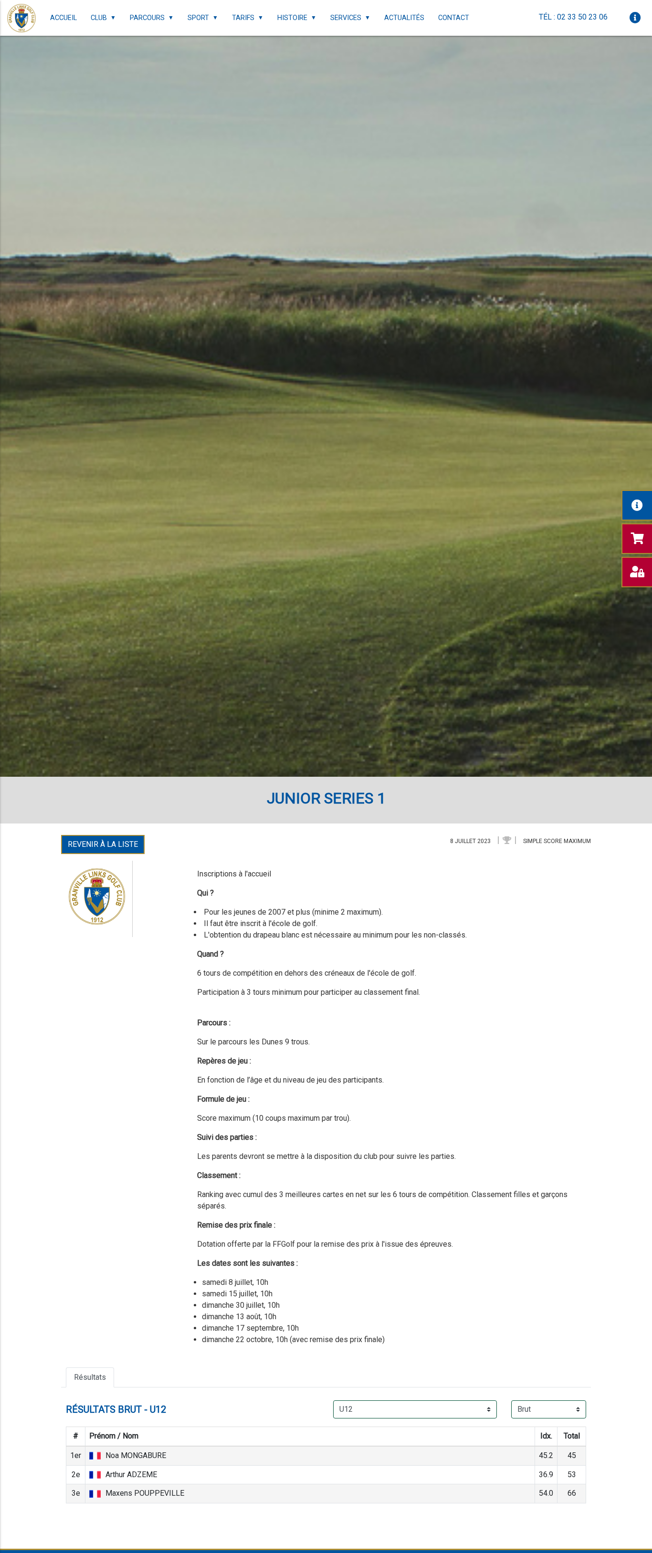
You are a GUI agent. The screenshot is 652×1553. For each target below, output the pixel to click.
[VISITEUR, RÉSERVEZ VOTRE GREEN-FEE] (636, 538)
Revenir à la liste (103, 844)
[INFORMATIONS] (636, 505)
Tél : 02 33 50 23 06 (573, 16)
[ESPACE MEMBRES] (636, 572)
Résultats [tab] (90, 1377)
